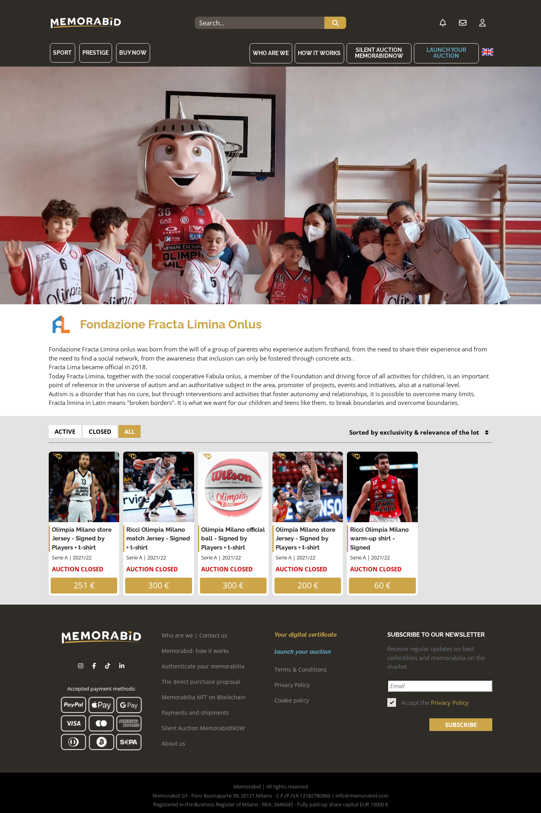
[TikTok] (107, 665)
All (129, 431)
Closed (100, 431)
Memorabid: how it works (195, 651)
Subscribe (461, 725)
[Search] (335, 23)
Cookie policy (291, 700)
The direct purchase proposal (201, 681)
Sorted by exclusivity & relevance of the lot (414, 432)
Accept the (435, 702)
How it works (319, 53)
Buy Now (133, 53)
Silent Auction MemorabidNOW (379, 53)
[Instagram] (80, 665)
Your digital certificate (305, 634)
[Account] (482, 23)
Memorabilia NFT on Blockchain (204, 697)
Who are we (271, 53)
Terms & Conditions (300, 669)
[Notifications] (443, 23)
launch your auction (446, 53)
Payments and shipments (195, 712)
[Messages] (462, 23)
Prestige (95, 53)
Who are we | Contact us (194, 635)
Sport (62, 53)
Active (65, 431)
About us (173, 743)
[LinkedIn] (121, 665)
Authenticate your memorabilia (203, 666)
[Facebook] (94, 665)
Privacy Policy (292, 685)
